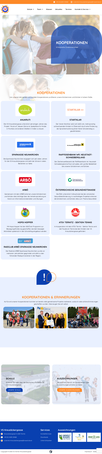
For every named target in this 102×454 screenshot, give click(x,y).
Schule (29, 9)
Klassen (49, 9)
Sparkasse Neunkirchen (25, 154)
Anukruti (25, 119)
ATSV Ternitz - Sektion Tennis (75, 222)
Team (39, 9)
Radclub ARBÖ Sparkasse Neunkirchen (25, 247)
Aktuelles (58, 9)
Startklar (75, 119)
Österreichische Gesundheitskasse (75, 190)
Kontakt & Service (82, 9)
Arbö (25, 190)
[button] (3, 318)
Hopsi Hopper (25, 222)
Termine (68, 9)
